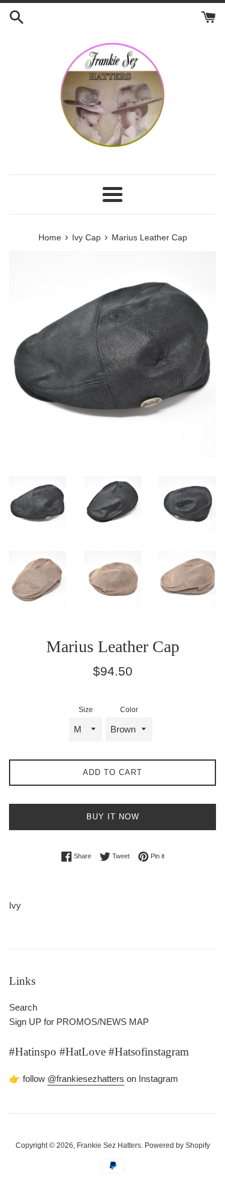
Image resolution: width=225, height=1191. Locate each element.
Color (129, 709)
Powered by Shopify (177, 1145)
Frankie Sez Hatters (109, 1145)
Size (86, 709)
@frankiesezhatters (85, 1079)
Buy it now (112, 816)
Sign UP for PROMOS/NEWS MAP (79, 1022)
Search (23, 1007)
